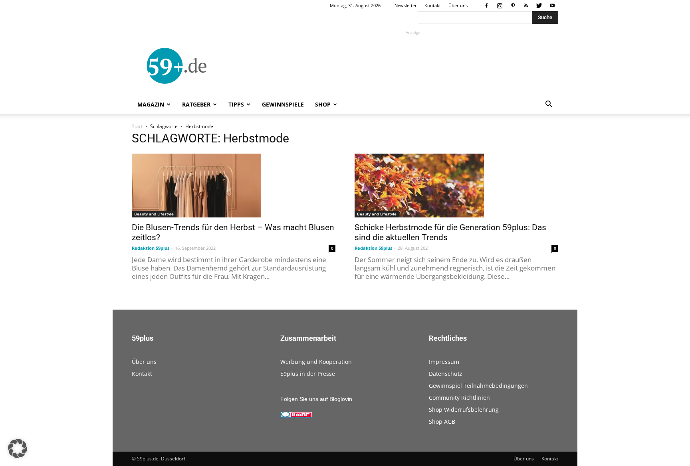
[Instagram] (500, 5)
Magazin (150, 104)
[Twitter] (539, 5)
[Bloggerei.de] (296, 416)
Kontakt (432, 5)
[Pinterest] (513, 5)
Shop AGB (442, 421)
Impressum (444, 361)
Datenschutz (445, 373)
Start (137, 126)
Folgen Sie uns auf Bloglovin (316, 399)
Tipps (236, 104)
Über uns (458, 5)
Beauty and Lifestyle (154, 214)
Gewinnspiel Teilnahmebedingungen (478, 385)
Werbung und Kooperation (316, 361)
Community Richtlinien (459, 397)
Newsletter (406, 5)
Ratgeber (196, 104)
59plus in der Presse (307, 373)
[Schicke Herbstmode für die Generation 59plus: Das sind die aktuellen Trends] (456, 185)
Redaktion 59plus (150, 248)
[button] (548, 105)
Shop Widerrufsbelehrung (464, 409)
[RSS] (526, 5)
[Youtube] (552, 5)
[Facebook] (486, 5)
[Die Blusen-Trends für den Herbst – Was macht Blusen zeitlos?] (233, 185)
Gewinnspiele (283, 104)
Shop (323, 104)
